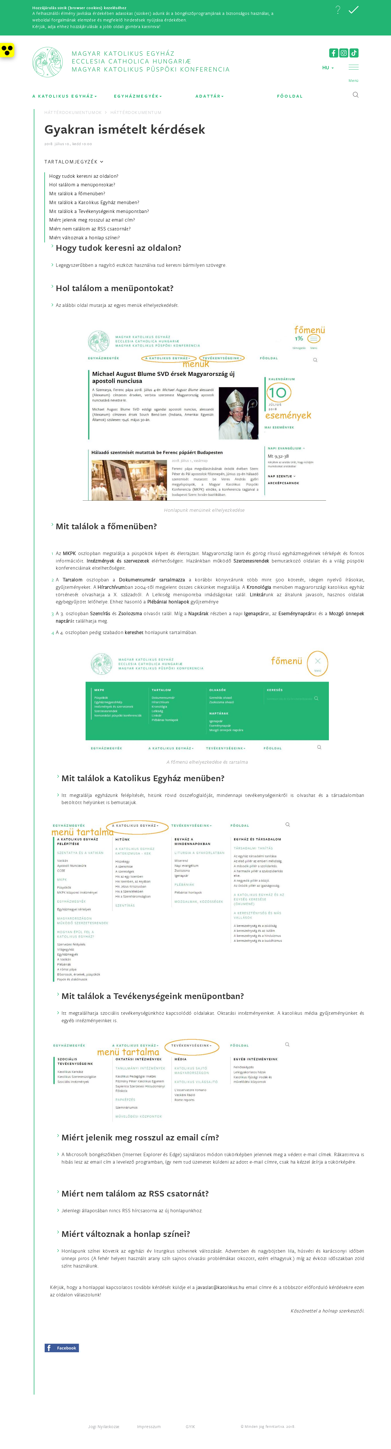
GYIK (191, 1426)
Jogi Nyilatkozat (104, 1426)
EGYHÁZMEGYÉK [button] (136, 96)
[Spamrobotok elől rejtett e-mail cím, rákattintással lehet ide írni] (220, 1287)
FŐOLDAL (290, 96)
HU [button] (326, 67)
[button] (337, 10)
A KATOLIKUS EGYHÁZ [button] (63, 96)
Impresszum (149, 1426)
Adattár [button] (208, 96)
